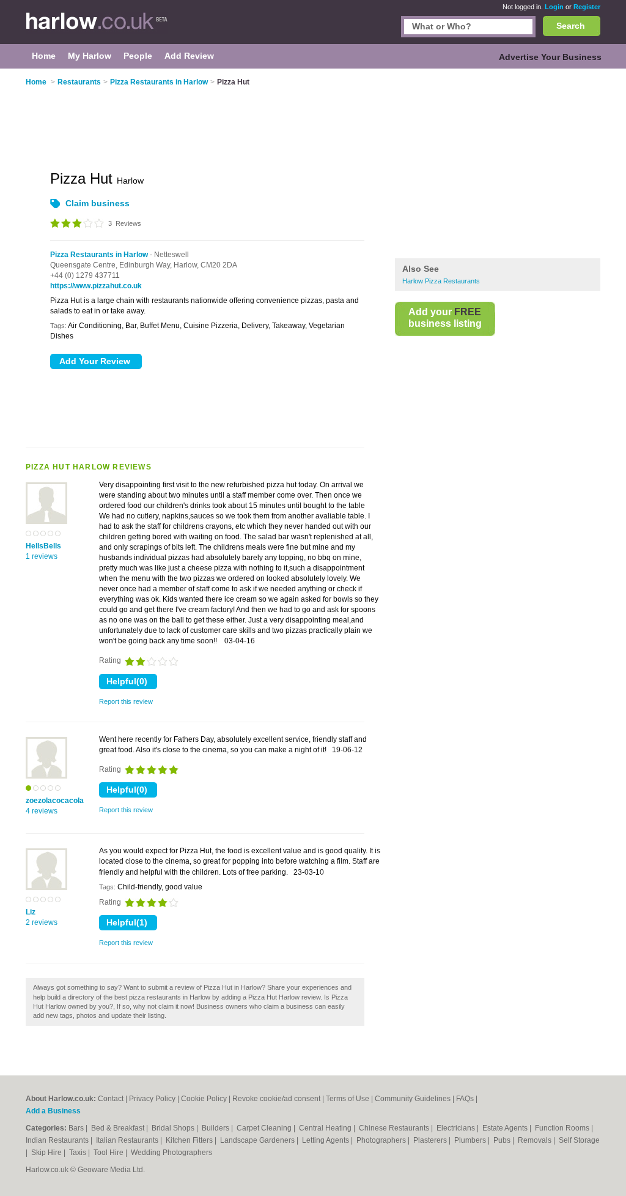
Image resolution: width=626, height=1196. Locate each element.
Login (554, 6)
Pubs (502, 1140)
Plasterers (431, 1140)
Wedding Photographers (171, 1152)
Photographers (382, 1140)
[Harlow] (97, 28)
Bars (77, 1128)
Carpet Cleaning (265, 1128)
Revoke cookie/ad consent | (279, 1098)
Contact (110, 1098)
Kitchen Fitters (190, 1140)
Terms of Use (347, 1098)
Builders (216, 1128)
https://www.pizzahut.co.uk (96, 286)
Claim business (97, 203)
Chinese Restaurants (395, 1128)
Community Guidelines (413, 1098)
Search (570, 26)
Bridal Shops (174, 1128)
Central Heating (326, 1128)
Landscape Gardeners (258, 1140)
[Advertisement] (497, 164)
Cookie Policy (204, 1098)
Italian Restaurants (128, 1140)
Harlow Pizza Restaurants (441, 281)
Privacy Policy (152, 1098)
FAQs (465, 1098)
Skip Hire (47, 1152)
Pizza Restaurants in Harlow (99, 254)
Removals (535, 1140)
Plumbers (471, 1140)
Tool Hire (109, 1152)
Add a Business (53, 1111)
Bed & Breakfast (118, 1128)
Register (586, 6)
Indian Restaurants (58, 1140)
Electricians (456, 1128)
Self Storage (579, 1140)
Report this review (126, 701)
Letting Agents (326, 1140)
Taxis (78, 1152)
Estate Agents (505, 1128)
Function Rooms (563, 1128)
